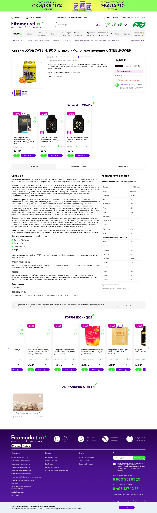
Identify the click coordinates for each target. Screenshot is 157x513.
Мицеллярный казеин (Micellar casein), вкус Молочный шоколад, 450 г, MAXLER (23, 140)
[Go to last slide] (12, 93)
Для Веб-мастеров (17, 492)
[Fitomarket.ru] (27, 24)
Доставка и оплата (33, 18)
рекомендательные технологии (42, 506)
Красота (54, 34)
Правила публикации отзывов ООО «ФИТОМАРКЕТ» (21, 488)
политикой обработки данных (128, 465)
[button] (17, 93)
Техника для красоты (66, 34)
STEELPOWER (59, 76)
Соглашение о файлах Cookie (21, 474)
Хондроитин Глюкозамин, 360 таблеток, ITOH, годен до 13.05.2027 (131, 352)
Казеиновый (75, 72)
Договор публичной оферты (20, 467)
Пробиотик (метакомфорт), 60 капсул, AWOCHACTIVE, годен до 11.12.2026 (105, 352)
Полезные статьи (84, 461)
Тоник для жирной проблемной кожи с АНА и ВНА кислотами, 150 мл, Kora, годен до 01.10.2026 (50, 353)
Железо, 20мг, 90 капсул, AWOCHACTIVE (77, 351)
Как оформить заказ (51, 457)
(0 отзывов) (62, 57)
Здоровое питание (91, 34)
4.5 (61, 146)
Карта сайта (15, 495)
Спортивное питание (78, 34)
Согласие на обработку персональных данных (26, 477)
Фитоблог (115, 34)
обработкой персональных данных (69, 508)
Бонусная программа (138, 34)
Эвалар (30, 34)
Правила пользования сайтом (21, 464)
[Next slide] (43, 93)
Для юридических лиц (52, 467)
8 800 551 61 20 (112, 18)
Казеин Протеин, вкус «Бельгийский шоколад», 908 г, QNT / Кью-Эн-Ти (50, 139)
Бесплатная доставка (127, 85)
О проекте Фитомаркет (138, 40)
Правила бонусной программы (21, 470)
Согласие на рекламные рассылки (22, 480)
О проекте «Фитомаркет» (19, 457)
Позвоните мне (134, 18)
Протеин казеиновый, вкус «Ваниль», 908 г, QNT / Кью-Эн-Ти (78, 139)
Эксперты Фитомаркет (86, 457)
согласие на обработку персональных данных (131, 467)
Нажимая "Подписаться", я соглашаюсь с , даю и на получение (131, 466)
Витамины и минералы (42, 34)
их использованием (46, 508)
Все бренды (49, 464)
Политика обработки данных (20, 461)
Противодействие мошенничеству (56, 470)
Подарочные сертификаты (102, 34)
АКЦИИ (16, 34)
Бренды (127, 34)
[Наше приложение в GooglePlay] (26, 446)
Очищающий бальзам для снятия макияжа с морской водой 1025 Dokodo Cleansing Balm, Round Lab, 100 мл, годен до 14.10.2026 (24, 354)
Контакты (14, 483)
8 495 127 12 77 (125, 488)
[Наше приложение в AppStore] (16, 446)
